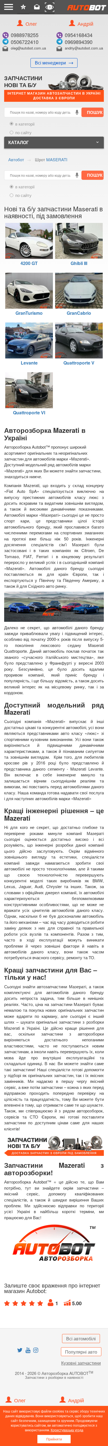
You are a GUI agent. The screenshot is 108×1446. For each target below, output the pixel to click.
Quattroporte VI (29, 412)
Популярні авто (81, 1352)
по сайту (23, 132)
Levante (29, 362)
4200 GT (29, 263)
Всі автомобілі (81, 1338)
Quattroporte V (78, 362)
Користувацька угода (67, 1429)
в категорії (25, 124)
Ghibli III (79, 263)
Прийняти (54, 1439)
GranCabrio (79, 312)
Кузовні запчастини (81, 1363)
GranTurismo (29, 312)
